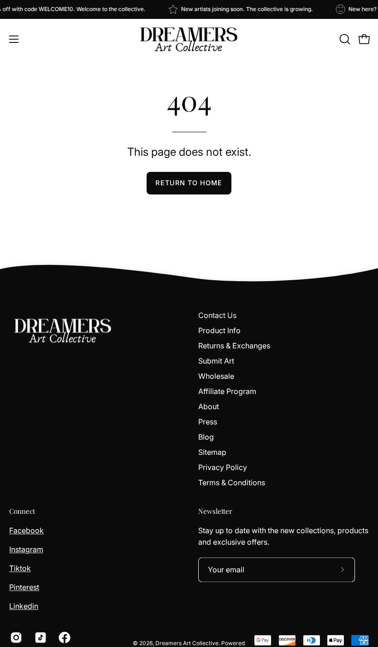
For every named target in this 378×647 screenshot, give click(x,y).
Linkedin (23, 606)
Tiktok (20, 568)
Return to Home (188, 183)
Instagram (26, 549)
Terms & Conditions (231, 482)
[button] (343, 39)
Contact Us (217, 315)
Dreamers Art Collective (187, 643)
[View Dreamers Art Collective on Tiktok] (40, 637)
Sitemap (212, 452)
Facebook (26, 530)
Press (207, 421)
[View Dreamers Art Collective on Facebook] (64, 637)
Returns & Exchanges (234, 345)
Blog (206, 436)
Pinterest (24, 587)
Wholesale (216, 376)
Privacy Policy (222, 467)
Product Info (219, 330)
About (208, 406)
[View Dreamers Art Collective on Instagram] (15, 637)
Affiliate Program (227, 391)
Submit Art (216, 360)
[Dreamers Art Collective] (189, 39)
